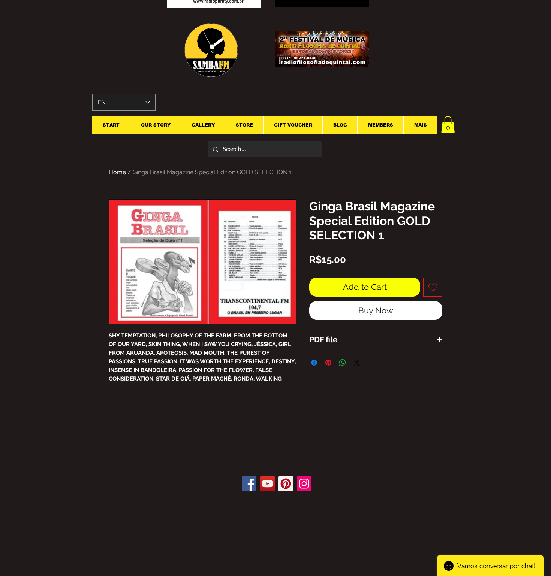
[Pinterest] (285, 483)
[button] (448, 124)
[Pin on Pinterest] (328, 362)
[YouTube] (267, 483)
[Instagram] (304, 483)
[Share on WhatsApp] (342, 362)
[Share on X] (356, 362)
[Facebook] (249, 483)
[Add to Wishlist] (432, 287)
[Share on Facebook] (314, 362)
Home (117, 172)
